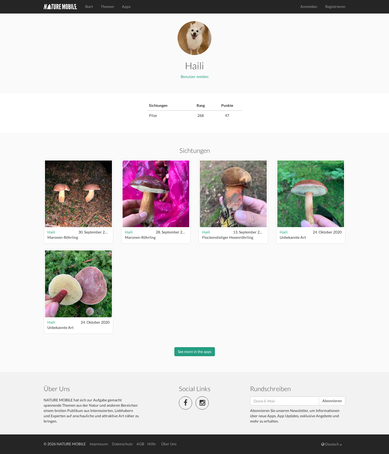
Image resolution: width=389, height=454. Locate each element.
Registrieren (335, 6)
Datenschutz (122, 444)
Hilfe (151, 444)
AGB (140, 444)
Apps (126, 6)
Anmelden (308, 6)
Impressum (99, 444)
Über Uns (169, 444)
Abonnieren (332, 400)
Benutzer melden (195, 76)
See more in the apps (194, 351)
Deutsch (332, 444)
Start (89, 6)
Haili (51, 232)
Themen (107, 6)
